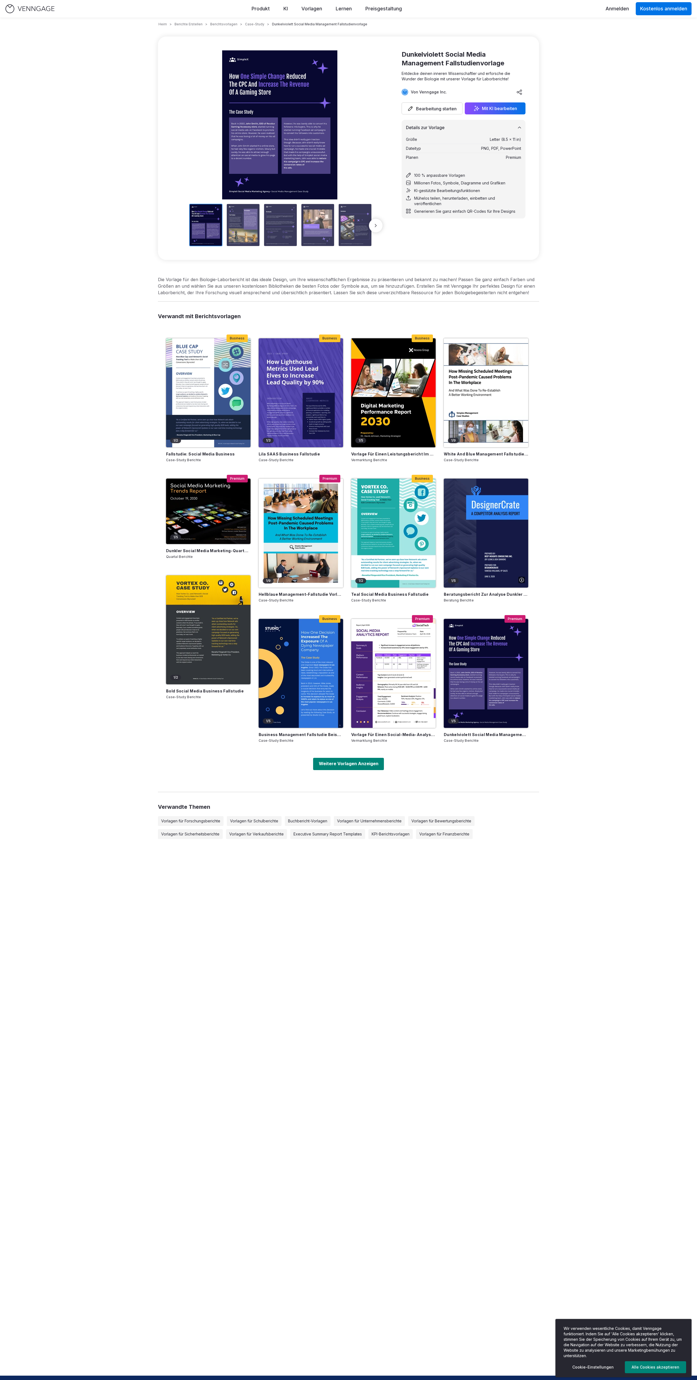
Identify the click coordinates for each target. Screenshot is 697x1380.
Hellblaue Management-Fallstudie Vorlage (301, 594)
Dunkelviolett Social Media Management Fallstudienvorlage (486, 734)
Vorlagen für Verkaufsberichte (256, 834)
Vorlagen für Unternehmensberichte (369, 821)
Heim (162, 24)
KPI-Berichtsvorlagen (390, 834)
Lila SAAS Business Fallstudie (289, 454)
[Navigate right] (376, 225)
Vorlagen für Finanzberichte (444, 834)
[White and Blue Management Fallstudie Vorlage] (486, 392)
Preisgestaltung (383, 8)
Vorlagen (311, 8)
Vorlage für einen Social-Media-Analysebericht (393, 734)
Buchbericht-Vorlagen (307, 821)
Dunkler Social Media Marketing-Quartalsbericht (208, 550)
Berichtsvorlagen (223, 24)
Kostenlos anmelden (663, 8)
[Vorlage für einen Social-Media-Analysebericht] (393, 673)
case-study (254, 24)
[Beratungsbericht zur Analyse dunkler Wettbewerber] (486, 533)
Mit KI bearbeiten (499, 108)
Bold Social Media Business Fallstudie (205, 691)
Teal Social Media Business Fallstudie (390, 594)
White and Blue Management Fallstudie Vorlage (486, 454)
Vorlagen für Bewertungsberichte (441, 821)
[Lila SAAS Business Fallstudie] (301, 392)
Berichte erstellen (189, 24)
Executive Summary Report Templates (328, 834)
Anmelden (617, 8)
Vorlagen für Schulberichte (254, 821)
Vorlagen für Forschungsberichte (190, 821)
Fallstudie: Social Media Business (200, 454)
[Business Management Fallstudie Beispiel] (301, 673)
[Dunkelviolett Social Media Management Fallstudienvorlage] (486, 673)
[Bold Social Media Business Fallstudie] (208, 629)
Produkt (261, 8)
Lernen (344, 8)
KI (285, 8)
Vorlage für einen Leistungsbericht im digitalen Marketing (393, 454)
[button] (432, 108)
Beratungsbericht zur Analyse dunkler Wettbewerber (486, 594)
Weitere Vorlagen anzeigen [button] (348, 763)
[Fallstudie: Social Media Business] (208, 392)
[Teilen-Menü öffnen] (519, 92)
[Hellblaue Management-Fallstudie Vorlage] (301, 533)
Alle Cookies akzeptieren (655, 1367)
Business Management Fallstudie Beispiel (301, 734)
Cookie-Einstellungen (593, 1367)
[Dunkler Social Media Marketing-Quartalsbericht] (208, 511)
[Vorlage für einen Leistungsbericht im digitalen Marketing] (393, 392)
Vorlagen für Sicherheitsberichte (190, 834)
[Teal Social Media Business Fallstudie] (393, 533)
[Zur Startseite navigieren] (29, 8)
